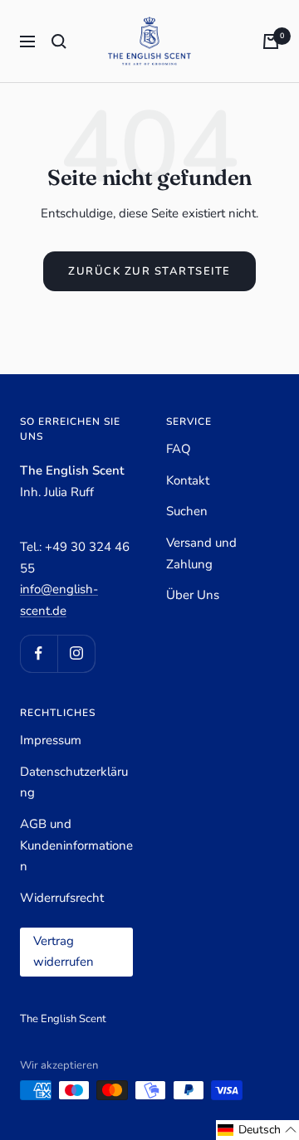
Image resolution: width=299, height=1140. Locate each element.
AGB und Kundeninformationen (76, 845)
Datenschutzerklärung (74, 782)
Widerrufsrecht (62, 897)
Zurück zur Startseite (149, 271)
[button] (257, 1130)
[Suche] (58, 41)
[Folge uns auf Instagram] (76, 653)
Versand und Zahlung (201, 553)
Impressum (50, 740)
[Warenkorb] (270, 41)
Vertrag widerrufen (63, 952)
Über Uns (192, 595)
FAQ (178, 449)
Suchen (187, 511)
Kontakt (187, 480)
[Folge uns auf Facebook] (38, 653)
